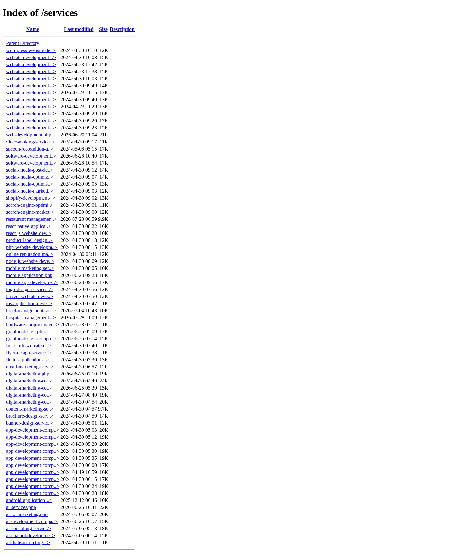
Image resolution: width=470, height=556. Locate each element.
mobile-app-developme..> (32, 282)
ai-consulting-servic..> (28, 528)
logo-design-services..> (29, 289)
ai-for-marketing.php (27, 514)
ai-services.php (21, 507)
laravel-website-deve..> (29, 296)
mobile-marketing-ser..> (30, 268)
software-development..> (31, 155)
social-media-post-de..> (29, 170)
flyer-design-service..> (28, 352)
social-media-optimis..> (29, 184)
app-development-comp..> (32, 430)
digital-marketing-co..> (29, 380)
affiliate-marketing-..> (28, 542)
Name (32, 29)
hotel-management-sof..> (31, 310)
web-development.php (28, 134)
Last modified (79, 29)
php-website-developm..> (32, 247)
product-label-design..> (29, 240)
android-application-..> (29, 500)
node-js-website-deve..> (30, 261)
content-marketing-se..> (30, 409)
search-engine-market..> (30, 212)
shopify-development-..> (31, 198)
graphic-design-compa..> (31, 338)
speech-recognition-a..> (29, 148)
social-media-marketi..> (29, 191)
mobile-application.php (29, 275)
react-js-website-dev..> (28, 233)
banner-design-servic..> (29, 423)
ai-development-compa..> (32, 521)
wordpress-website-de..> (31, 50)
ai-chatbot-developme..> (30, 535)
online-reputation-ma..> (29, 254)
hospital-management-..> (31, 317)
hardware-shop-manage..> (32, 324)
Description (122, 29)
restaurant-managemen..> (31, 219)
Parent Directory (22, 43)
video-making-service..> (30, 141)
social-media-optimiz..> (29, 177)
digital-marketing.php (27, 373)
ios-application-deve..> (29, 303)
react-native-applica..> (28, 226)
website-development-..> (31, 57)
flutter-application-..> (27, 359)
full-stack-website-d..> (28, 345)
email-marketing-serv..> (30, 366)
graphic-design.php (25, 331)
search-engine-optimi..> (30, 205)
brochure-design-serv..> (30, 416)
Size (103, 29)
